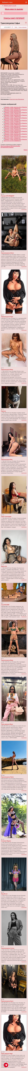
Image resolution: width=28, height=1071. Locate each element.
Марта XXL (4, 566)
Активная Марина (6, 841)
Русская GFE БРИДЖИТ (7, 196)
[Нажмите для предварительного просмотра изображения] (14, 69)
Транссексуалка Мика (7, 369)
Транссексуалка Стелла (7, 948)
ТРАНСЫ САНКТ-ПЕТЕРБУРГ (14, 18)
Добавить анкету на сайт (10, 5)
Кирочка (3, 411)
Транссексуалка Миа (6, 459)
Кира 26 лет (4, 893)
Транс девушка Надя (7, 1053)
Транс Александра (6, 516)
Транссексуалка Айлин (7, 253)
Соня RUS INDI (5, 604)
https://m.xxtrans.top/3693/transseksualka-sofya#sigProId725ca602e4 (10, 146)
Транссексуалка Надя (7, 316)
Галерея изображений (22, 27)
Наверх (25, 149)
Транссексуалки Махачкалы (17, 99)
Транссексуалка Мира (7, 660)
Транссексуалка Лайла (7, 777)
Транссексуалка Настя (7, 1001)
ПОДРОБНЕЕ (24, 209)
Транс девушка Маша (7, 724)
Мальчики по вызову (14, 9)
